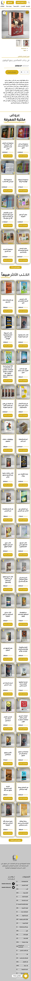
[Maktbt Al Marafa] (13, 883)
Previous (23, 48)
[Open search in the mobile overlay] (29, 2)
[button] (4, 12)
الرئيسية (28, 6)
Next (25, 50)
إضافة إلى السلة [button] (23, 156)
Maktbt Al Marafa (6, 883)
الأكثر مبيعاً (16, 6)
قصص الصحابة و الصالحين (23, 56)
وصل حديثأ (8, 6)
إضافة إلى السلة (12, 72)
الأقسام (23, 6)
